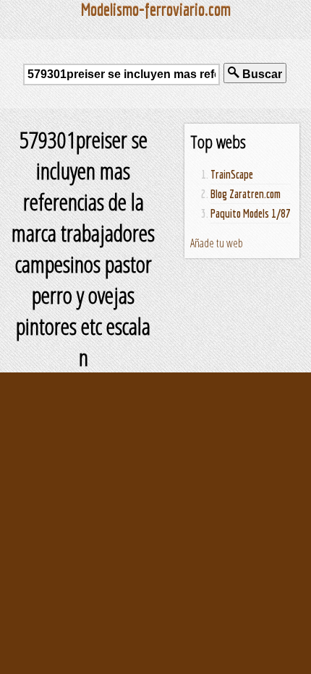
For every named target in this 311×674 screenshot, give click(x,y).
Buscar (260, 74)
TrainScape (231, 174)
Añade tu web (216, 243)
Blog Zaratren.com (245, 193)
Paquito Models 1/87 (250, 213)
